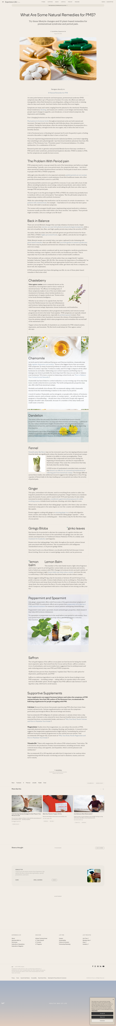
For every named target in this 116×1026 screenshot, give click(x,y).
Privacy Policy (95, 1010)
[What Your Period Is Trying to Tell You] (58, 807)
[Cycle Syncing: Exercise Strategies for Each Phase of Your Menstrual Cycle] (27, 808)
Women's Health (99, 783)
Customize (102, 1020)
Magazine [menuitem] (77, 1)
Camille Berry (55, 31)
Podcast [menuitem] (70, 1)
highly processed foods (49, 235)
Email (45, 782)
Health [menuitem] (57, 1)
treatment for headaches (37, 539)
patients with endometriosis (37, 203)
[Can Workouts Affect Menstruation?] (89, 807)
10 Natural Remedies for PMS (58, 93)
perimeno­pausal (65, 315)
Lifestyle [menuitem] (63, 1)
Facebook (18, 782)
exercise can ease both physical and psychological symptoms (62, 227)
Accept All (102, 1013)
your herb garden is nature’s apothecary (73, 242)
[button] (3, 2)
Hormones (46, 821)
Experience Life (62, 31)
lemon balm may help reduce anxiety (61, 572)
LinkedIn (34, 782)
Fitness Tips (77, 822)
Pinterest (28, 782)
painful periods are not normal (76, 175)
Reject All (102, 1017)
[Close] (113, 999)
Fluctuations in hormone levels (38, 121)
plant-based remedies (34, 242)
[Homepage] (12, 2)
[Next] (103, 789)
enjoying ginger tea (61, 512)
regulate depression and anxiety (43, 364)
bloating (43, 110)
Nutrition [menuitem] (50, 1)
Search (103, 1)
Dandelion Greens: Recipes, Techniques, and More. (51, 436)
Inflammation (90, 783)
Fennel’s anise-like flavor (37, 452)
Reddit (39, 782)
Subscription (110, 1)
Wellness (52, 821)
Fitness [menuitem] (43, 1)
